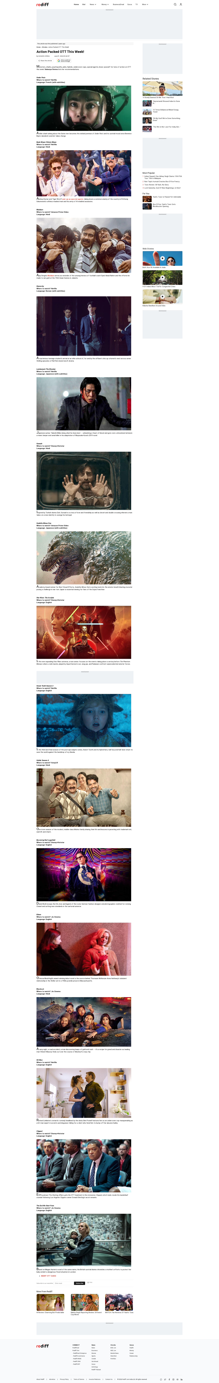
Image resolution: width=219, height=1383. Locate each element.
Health (132, 1348)
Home (76, 4)
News (92, 4)
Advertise (52, 1379)
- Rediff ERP (76, 1364)
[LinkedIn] (181, 1380)
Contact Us (108, 1379)
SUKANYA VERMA (44, 56)
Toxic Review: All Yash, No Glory (156, 185)
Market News (115, 1353)
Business (95, 1350)
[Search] (175, 4)
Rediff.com (125, 1379)
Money (104, 4)
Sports (94, 1356)
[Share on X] (165, 1380)
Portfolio (113, 1359)
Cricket (94, 1359)
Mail (83, 4)
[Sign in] (180, 4)
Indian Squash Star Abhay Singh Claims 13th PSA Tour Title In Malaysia (163, 177)
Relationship (133, 1356)
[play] (162, 258)
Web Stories (148, 248)
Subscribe (79, 1283)
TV (136, 4)
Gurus (129, 4)
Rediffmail (76, 1348)
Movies (44, 47)
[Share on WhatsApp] (161, 1380)
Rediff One (76, 1350)
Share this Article (46, 61)
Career (132, 1353)
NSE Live (113, 1350)
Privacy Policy (64, 1379)
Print (90, 1282)
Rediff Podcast (96, 1369)
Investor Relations (94, 1379)
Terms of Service (79, 1379)
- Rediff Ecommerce (79, 1356)
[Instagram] (173, 1380)
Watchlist (114, 1356)
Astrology (95, 1367)
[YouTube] (177, 1380)
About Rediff (40, 1379)
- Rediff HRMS (77, 1359)
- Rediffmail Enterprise (79, 1353)
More (144, 4)
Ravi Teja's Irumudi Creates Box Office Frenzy (162, 182)
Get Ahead (95, 1361)
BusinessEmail (118, 4)
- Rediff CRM (76, 1361)
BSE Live (113, 1348)
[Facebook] (169, 1380)
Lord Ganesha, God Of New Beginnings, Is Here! (162, 188)
